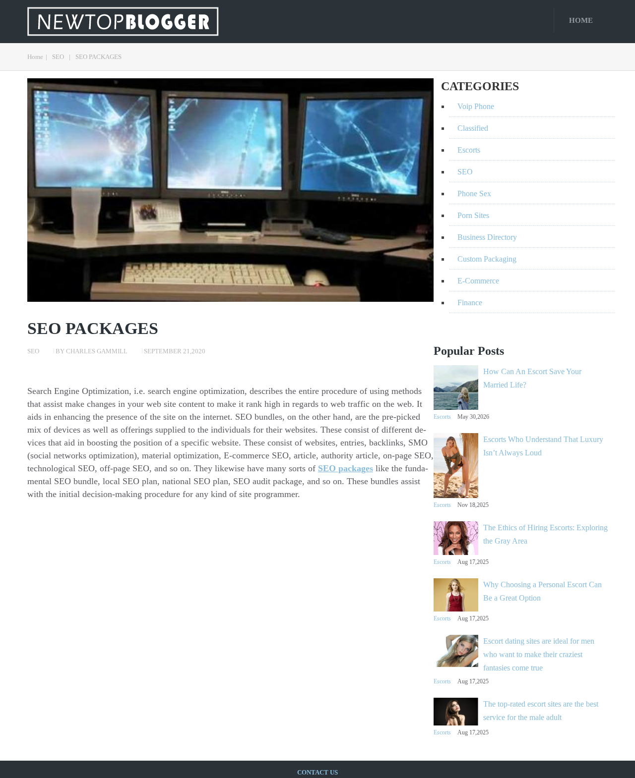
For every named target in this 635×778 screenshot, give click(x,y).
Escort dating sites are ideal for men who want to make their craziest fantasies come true (538, 654)
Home (581, 20)
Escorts (442, 416)
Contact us (317, 772)
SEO (58, 56)
